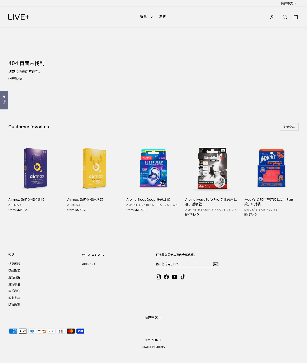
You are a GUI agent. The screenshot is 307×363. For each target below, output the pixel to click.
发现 (163, 16)
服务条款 (14, 298)
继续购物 (15, 78)
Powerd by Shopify (153, 347)
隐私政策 (14, 304)
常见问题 (14, 264)
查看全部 (289, 127)
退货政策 (14, 277)
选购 (145, 16)
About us (88, 264)
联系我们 (14, 291)
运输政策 (14, 271)
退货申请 (14, 284)
